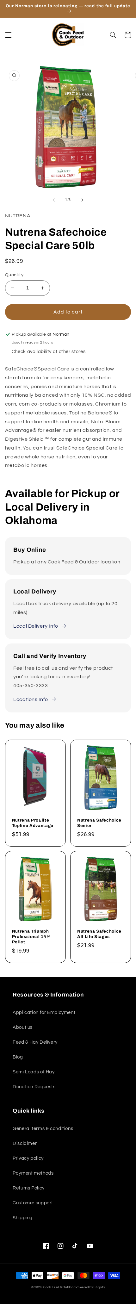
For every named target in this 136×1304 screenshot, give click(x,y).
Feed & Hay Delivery (35, 1042)
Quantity (14, 275)
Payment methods (33, 1173)
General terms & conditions (43, 1128)
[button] (8, 35)
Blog (18, 1057)
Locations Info (30, 699)
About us (23, 1027)
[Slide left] (54, 200)
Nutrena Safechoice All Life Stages (99, 934)
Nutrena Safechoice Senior (99, 823)
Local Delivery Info (35, 626)
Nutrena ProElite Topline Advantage (32, 823)
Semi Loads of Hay (34, 1072)
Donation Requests (34, 1086)
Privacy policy (28, 1158)
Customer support (33, 1203)
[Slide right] (82, 200)
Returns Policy (29, 1188)
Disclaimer (25, 1143)
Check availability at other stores (48, 351)
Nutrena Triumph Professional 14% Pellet (31, 936)
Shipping (23, 1217)
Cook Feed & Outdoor (59, 1287)
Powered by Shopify (90, 1287)
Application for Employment (44, 1012)
